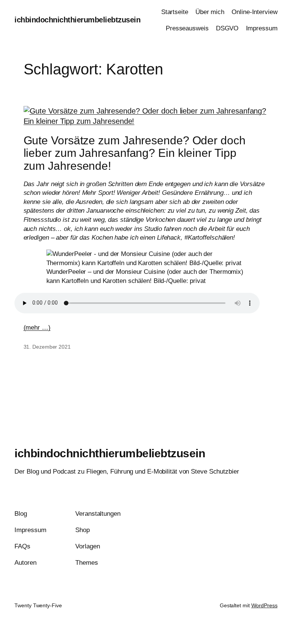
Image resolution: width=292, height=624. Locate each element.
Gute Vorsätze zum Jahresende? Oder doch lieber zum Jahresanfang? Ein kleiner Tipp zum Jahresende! (135, 153)
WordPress (264, 605)
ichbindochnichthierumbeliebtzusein (77, 20)
